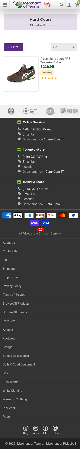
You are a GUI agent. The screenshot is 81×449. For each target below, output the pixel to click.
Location (28, 167)
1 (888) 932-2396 (34, 129)
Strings (7, 347)
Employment (11, 277)
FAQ (5, 260)
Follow (55, 433)
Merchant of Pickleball (61, 443)
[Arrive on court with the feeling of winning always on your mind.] (21, 87)
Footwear (9, 338)
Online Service (34, 122)
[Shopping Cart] (77, 6)
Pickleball (9, 408)
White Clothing (12, 390)
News (35, 433)
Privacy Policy (12, 286)
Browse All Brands (15, 312)
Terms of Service (14, 295)
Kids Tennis (10, 382)
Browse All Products (16, 303)
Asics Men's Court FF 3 (55, 60)
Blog (25, 433)
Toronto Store (34, 149)
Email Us (29, 134)
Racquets (9, 321)
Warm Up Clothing (15, 399)
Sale (6, 373)
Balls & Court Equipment (19, 364)
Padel (6, 416)
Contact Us (10, 251)
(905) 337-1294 (33, 189)
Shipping (9, 268)
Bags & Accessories (16, 356)
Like (45, 433)
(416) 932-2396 (33, 157)
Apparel (8, 330)
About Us (9, 242)
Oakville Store (33, 182)
